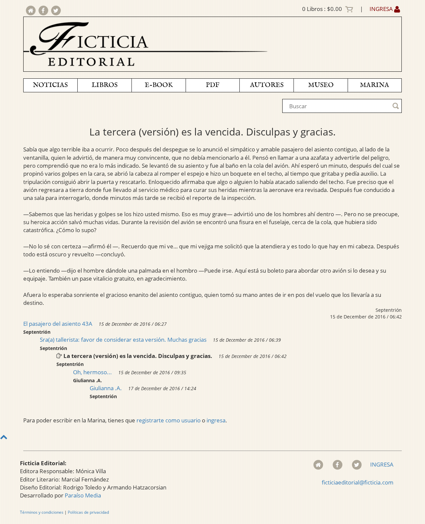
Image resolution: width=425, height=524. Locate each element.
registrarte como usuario (168, 420)
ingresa (216, 420)
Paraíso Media (83, 495)
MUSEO (321, 85)
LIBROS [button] (105, 85)
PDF (212, 85)
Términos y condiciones (41, 512)
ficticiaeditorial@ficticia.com (357, 482)
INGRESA (382, 9)
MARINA (374, 85)
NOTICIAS (50, 85)
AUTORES (267, 85)
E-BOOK (159, 85)
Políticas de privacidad (88, 512)
